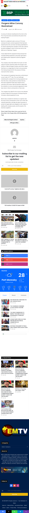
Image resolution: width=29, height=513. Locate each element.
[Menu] (1, 6)
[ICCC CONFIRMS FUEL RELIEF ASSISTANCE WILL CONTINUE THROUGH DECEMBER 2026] (21, 217)
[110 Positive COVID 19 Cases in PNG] (14, 197)
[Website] (14, 141)
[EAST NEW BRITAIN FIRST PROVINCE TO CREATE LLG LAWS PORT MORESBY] (21, 234)
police (22, 119)
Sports (7, 507)
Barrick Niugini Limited (11, 119)
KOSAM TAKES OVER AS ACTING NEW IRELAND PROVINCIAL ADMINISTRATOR (18, 321)
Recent (13, 295)
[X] (9, 511)
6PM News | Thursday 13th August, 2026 (20, 389)
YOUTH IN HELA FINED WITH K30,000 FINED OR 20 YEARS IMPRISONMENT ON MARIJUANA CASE (7, 411)
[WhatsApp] (14, 511)
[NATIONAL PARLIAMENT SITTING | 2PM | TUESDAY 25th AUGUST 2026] (5, 328)
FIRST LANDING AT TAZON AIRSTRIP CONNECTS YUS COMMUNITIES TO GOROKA (7, 241)
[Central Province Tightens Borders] (14, 181)
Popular (5, 295)
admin (4, 29)
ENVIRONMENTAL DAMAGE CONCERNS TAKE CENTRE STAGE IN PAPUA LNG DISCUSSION (7, 371)
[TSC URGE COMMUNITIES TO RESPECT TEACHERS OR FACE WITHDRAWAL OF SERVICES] (5, 314)
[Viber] (26, 511)
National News (10, 505)
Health (25, 505)
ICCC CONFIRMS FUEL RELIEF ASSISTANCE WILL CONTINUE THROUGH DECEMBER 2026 (21, 225)
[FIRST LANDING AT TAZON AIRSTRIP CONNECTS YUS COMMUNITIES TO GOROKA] (7, 234)
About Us (4, 505)
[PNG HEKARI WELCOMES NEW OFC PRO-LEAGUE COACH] (5, 301)
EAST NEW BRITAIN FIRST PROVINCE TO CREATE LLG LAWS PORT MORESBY (21, 241)
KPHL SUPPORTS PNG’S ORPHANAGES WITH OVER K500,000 (7, 224)
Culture (3, 507)
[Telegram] (20, 511)
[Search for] (27, 6)
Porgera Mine (14, 122)
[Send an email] (6, 29)
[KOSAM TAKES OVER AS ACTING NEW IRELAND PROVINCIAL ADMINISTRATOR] (5, 321)
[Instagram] (17, 485)
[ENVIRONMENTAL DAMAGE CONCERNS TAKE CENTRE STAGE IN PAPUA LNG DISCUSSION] (7, 364)
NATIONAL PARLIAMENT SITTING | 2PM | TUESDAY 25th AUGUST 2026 (19, 326)
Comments (23, 295)
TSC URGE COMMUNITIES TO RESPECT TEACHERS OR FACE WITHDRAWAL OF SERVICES (17, 314)
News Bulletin (16, 20)
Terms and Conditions (22, 507)
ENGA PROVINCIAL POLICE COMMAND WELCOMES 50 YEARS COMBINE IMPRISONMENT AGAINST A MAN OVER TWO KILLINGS (21, 372)
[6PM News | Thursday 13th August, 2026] (21, 384)
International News (19, 505)
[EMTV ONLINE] (9, 5)
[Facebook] (11, 485)
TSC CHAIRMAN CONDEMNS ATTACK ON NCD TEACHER (17, 306)
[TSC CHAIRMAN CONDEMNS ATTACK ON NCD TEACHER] (5, 308)
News (9, 20)
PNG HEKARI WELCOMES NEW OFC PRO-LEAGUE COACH (18, 300)
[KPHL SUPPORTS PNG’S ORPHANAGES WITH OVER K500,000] (7, 217)
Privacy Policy (13, 507)
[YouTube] (14, 485)
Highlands (4, 20)
